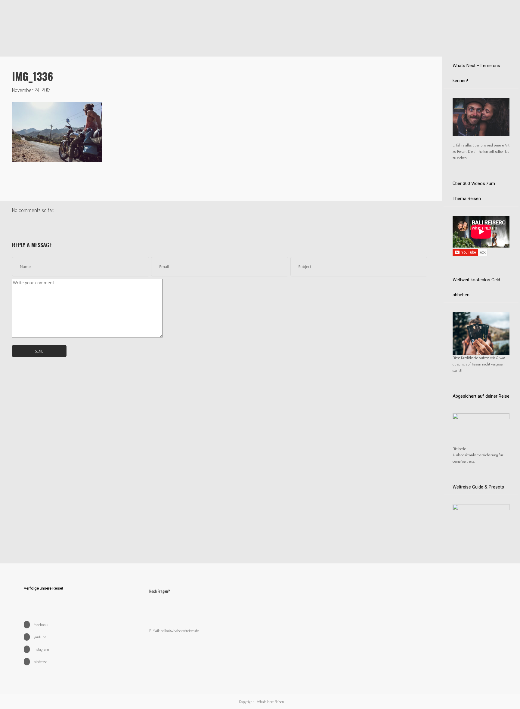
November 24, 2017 (31, 90)
